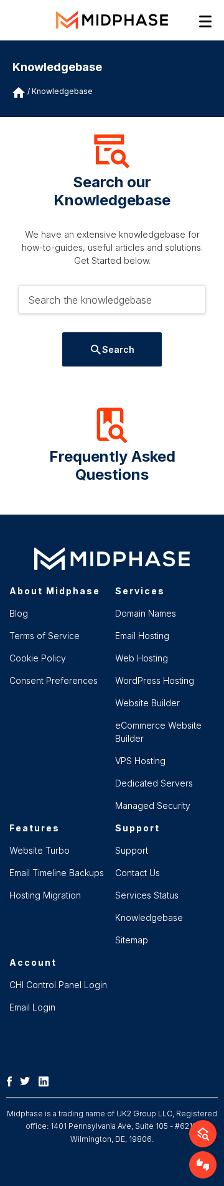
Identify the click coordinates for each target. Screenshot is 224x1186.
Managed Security (152, 805)
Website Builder (147, 703)
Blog (18, 613)
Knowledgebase (62, 91)
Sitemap (131, 940)
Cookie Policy (37, 658)
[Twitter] (28, 1080)
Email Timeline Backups (56, 872)
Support (131, 850)
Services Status (147, 895)
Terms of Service (44, 635)
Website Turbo (39, 850)
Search (118, 349)
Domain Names (145, 613)
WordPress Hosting (154, 680)
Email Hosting (142, 635)
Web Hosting (141, 658)
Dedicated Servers (154, 783)
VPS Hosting (140, 760)
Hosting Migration (45, 895)
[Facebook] (12, 1080)
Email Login (32, 1007)
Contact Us (137, 872)
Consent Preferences (53, 680)
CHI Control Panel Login (58, 984)
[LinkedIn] (46, 1080)
